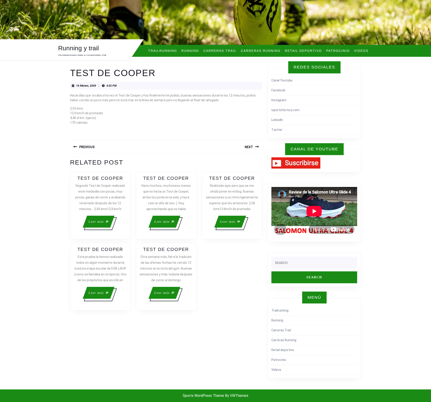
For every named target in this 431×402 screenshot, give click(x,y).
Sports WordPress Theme (203, 395)
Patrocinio (338, 51)
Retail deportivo (303, 51)
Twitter (276, 130)
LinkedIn (277, 120)
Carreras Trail (220, 51)
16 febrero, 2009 (86, 85)
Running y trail (78, 48)
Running (190, 51)
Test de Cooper (100, 178)
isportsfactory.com (285, 110)
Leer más (101, 224)
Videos (361, 51)
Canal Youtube (281, 80)
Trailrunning (162, 51)
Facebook (278, 90)
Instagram (278, 100)
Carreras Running (261, 51)
